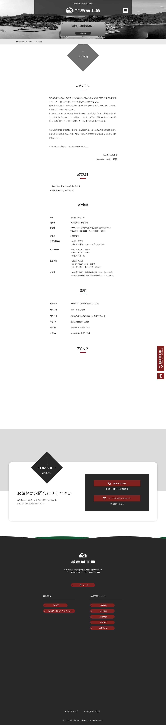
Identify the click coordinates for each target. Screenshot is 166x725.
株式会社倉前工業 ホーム (24, 41)
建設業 (56, 605)
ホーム (85, 585)
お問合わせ (103, 628)
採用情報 (103, 617)
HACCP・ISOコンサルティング (60, 611)
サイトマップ (72, 711)
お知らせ (103, 622)
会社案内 (39, 41)
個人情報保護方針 (93, 711)
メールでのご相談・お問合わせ (119, 498)
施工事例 (103, 605)
